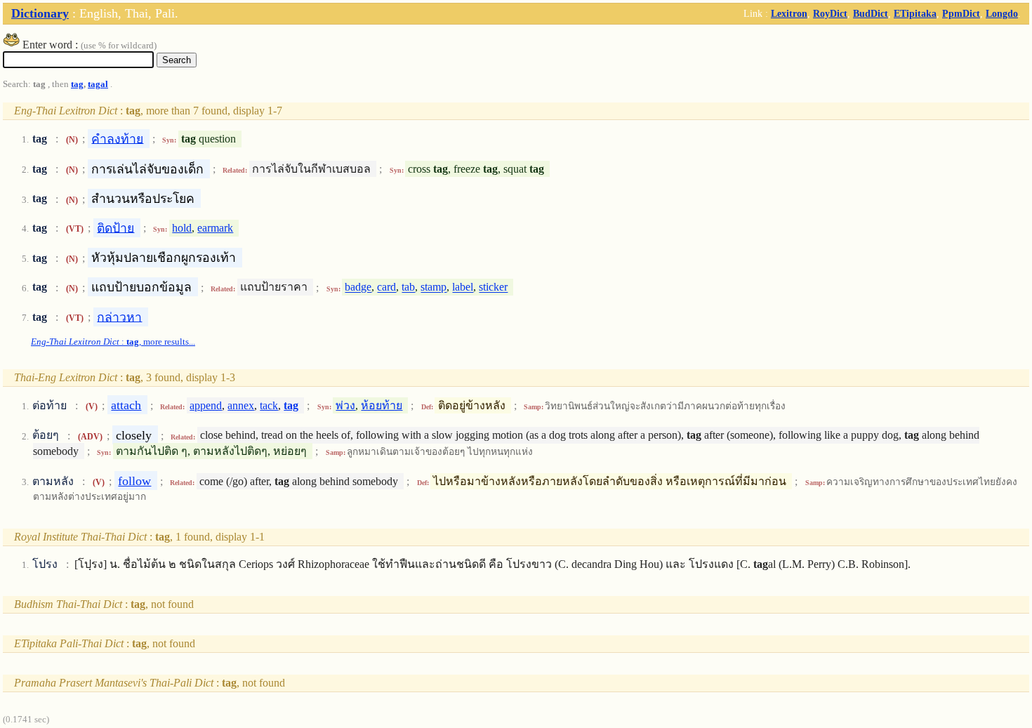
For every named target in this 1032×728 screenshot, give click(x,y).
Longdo (1002, 13)
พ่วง (345, 405)
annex (240, 405)
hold (182, 228)
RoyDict (830, 13)
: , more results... (113, 342)
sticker (493, 287)
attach (126, 405)
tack (269, 405)
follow (134, 481)
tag (77, 84)
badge (358, 287)
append (206, 405)
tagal (98, 84)
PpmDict (961, 13)
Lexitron (789, 13)
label (462, 287)
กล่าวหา (119, 317)
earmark (215, 228)
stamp (433, 287)
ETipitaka (915, 13)
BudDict (870, 13)
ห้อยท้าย (381, 405)
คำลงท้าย (117, 138)
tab (408, 287)
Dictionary (40, 13)
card (386, 287)
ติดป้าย (115, 227)
